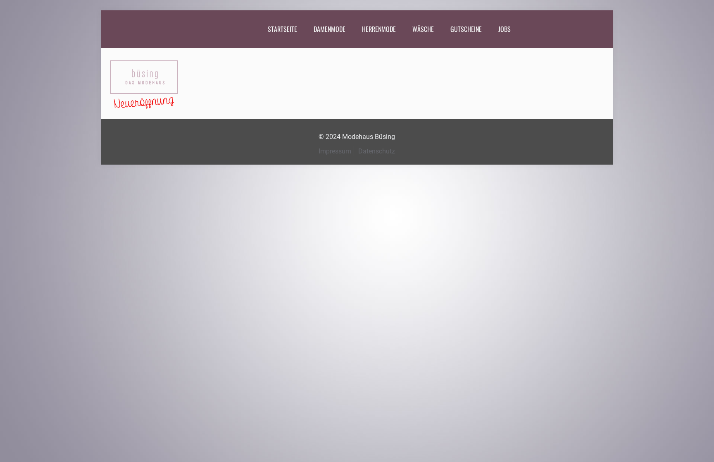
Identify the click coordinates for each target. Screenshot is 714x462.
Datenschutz (376, 151)
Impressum (335, 151)
